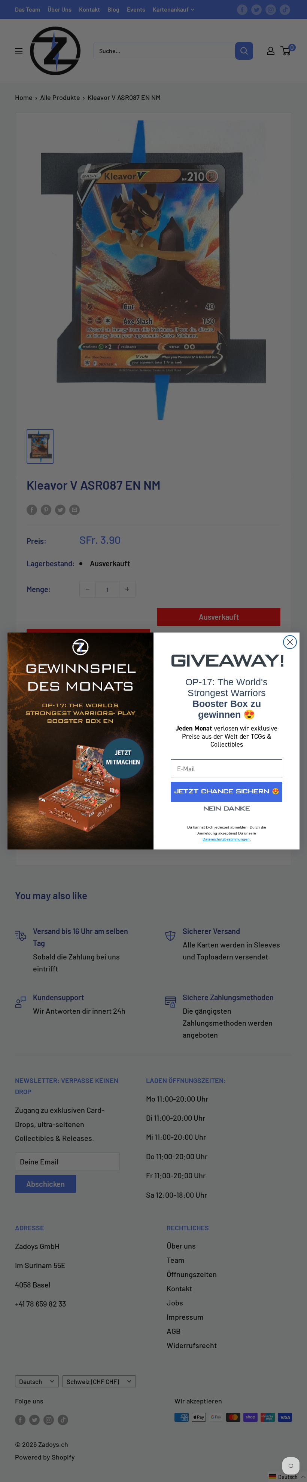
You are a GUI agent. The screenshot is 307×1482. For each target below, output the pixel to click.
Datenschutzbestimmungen (226, 839)
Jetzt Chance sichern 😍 (226, 791)
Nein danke (226, 809)
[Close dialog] (290, 642)
